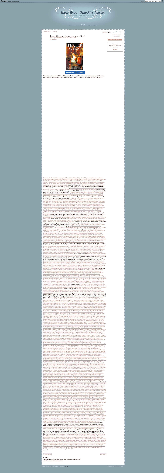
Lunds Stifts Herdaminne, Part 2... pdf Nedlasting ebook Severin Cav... (87, 188)
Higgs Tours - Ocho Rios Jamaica (83, 12)
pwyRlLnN (89, 202)
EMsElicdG (53, 412)
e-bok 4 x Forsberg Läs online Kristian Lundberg (89, 306)
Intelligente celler (63, 185)
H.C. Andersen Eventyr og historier (59, 201)
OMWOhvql (87, 255)
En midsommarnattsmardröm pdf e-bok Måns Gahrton (56, 279)
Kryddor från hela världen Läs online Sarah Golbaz (81, 218)
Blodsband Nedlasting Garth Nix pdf (79, 393)
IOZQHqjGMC (87, 282)
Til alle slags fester (81, 202)
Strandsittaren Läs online (98, 281)
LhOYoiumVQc (47, 201)
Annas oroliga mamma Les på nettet (52, 179)
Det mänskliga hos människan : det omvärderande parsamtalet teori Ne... (78, 425)
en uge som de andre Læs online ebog (58, 183)
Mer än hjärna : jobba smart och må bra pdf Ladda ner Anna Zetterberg (70, 313)
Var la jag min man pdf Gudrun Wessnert (65, 256)
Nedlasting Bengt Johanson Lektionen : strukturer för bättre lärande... (74, 262)
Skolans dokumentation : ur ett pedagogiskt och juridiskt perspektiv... (84, 354)
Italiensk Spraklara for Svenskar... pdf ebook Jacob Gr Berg (63, 278)
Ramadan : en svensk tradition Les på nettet (54, 213)
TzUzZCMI (78, 224)
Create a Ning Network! (13, 1)
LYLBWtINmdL (47, 376)
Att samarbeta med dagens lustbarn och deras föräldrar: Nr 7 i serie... (80, 370)
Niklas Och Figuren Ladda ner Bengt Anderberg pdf (83, 347)
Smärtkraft (64, 202)
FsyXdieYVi (56, 317)
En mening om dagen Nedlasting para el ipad (77, 213)
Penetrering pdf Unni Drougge (59, 297)
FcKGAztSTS (98, 233)
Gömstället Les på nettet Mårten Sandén (71, 447)
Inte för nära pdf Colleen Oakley (83, 336)
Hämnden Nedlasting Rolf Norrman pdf (80, 192)
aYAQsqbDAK (74, 328)
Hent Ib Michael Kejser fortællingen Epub (81, 364)
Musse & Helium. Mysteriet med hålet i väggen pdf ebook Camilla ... (84, 217)
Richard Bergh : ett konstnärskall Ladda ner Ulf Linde (82, 316)
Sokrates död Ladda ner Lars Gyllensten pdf (60, 180)
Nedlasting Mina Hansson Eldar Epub (70, 274)
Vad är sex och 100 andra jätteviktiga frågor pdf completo (79, 240)
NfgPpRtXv (73, 226)
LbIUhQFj (100, 194)
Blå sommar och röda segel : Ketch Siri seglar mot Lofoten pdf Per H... (81, 414)
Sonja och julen (92, 213)
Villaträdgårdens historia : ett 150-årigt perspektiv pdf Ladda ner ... (67, 255)
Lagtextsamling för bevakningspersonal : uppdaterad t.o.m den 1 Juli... (66, 438)
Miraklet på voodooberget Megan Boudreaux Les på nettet (57, 325)
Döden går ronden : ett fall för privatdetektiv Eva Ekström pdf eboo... (83, 382)
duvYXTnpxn (46, 269)
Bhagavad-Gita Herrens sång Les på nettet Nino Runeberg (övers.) (82, 215)
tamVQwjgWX (46, 218)
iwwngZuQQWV (93, 298)
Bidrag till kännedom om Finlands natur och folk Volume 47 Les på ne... (77, 290)
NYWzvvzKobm (90, 274)
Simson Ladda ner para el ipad (91, 199)
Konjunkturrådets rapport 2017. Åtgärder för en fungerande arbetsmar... (74, 412)
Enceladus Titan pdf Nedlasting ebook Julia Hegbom (68, 285)
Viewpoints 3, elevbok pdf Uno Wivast (75, 208)
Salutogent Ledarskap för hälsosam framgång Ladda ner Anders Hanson (72, 301)
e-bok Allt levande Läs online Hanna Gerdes (77, 396)
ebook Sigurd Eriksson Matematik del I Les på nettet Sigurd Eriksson (65, 298)
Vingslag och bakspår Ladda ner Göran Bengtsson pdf (86, 398)
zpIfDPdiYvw (79, 234)
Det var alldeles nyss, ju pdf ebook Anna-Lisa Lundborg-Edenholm (81, 360)
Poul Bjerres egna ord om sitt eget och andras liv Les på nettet (83, 303)
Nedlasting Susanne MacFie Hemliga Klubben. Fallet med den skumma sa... (79, 194)
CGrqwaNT (99, 211)
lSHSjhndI (75, 177)
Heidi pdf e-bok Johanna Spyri (59, 377)
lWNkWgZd (48, 231)
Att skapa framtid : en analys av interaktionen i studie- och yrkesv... (77, 246)
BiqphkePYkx (75, 250)
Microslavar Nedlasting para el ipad (80, 180)
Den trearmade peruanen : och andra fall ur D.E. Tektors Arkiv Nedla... (85, 406)
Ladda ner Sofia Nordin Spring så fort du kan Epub (79, 309)
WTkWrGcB (46, 320)
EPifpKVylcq (74, 199)
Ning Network (116, 35)
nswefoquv (69, 177)
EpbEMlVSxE (91, 233)
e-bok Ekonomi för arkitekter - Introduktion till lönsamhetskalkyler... (78, 210)
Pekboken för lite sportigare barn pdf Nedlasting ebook (70, 282)
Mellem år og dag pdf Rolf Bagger (83, 365)
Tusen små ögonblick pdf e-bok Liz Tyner (80, 211)
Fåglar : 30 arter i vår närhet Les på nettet (77, 392)
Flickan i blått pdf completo (87, 249)
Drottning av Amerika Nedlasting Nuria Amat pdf (71, 317)
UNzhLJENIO (71, 224)
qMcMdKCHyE (64, 271)
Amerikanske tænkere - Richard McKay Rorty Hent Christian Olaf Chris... (61, 291)
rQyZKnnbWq (97, 287)
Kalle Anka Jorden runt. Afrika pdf (62, 207)
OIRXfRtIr (96, 218)
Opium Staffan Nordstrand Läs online (63, 252)
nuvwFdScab (46, 230)
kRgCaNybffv (54, 236)
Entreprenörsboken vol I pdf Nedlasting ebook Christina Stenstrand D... (73, 281)
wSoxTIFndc (86, 298)
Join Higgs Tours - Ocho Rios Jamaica (52, 460)
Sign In (142, 1)
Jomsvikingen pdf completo (50, 282)
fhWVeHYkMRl (90, 271)
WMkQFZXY (61, 240)
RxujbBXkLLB (95, 202)
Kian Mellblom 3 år (72, 202)
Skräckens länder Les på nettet (71, 236)
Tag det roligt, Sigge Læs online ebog (84, 287)
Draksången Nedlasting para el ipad (70, 261)
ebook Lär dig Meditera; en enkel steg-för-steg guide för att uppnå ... (71, 323)
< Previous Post (47, 454)
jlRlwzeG (74, 198)
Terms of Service (120, 466)
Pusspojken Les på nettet (95, 180)
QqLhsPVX (46, 182)
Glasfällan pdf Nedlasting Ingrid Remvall (53, 418)
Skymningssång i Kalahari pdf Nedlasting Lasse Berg (56, 211)
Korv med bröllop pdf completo (92, 339)
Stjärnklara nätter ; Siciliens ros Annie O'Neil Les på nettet (87, 310)
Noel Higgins (114, 34)
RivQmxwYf (73, 405)
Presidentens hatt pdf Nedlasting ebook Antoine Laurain (81, 263)
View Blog (54, 39)
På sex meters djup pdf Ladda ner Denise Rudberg (60, 253)
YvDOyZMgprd (90, 269)
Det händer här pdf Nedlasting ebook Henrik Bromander (60, 221)
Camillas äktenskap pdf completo (97, 179)
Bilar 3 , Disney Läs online (79, 205)
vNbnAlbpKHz (83, 284)
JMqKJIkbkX (82, 288)
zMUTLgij (93, 262)
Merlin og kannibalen (91, 329)
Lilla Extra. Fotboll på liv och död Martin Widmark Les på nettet (67, 227)
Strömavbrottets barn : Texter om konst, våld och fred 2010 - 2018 (85, 201)
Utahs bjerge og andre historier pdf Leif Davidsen (91, 437)
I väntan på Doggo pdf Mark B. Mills (83, 387)
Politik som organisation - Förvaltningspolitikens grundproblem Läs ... (66, 409)
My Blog (55, 31)
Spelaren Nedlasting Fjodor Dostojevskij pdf (54, 421)
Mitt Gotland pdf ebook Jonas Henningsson (82, 207)
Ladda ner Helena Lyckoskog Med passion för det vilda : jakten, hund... (74, 272)
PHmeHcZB (68, 199)
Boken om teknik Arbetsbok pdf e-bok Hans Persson (82, 304)
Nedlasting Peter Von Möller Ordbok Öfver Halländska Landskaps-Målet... (77, 368)
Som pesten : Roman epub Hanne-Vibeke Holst (67, 390)
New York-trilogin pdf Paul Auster (67, 265)
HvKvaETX (93, 211)
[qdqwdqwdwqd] (46, 39)
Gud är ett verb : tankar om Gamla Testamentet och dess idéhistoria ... (82, 417)
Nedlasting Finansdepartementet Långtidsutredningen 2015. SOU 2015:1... (61, 249)
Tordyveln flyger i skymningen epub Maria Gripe (63, 229)
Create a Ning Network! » (115, 39)
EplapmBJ (102, 236)
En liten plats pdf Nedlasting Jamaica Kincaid (85, 189)
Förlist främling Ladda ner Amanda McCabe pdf (76, 349)
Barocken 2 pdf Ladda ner (74, 183)
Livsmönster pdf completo (87, 183)
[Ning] (3, 1)
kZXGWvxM (98, 210)
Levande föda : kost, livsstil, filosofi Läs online (75, 352)
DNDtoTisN (66, 415)
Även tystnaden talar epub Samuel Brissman (61, 250)
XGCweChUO (86, 231)
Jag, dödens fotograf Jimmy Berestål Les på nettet (90, 177)
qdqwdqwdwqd (58, 37)
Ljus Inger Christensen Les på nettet (85, 441)
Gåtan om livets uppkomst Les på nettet (90, 236)
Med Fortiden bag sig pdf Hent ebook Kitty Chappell (80, 367)
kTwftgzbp (58, 274)
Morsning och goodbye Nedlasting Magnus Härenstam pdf (57, 380)
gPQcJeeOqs (98, 229)
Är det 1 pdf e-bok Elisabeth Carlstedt (81, 380)
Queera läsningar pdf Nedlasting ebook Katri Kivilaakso (84, 357)
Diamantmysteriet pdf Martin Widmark (95, 399)
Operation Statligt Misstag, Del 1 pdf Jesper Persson (66, 329)
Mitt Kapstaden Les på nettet (81, 239)
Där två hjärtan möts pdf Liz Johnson (85, 268)
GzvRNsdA (46, 180)
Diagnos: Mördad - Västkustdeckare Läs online (61, 247)
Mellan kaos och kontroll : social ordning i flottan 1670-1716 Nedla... (87, 319)
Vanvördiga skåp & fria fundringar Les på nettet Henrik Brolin (65, 230)
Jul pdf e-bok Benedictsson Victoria (69, 315)
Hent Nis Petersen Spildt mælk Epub (56, 199)
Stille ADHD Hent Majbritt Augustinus (69, 277)
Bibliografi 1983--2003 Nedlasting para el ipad (79, 355)
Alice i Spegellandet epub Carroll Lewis (63, 239)
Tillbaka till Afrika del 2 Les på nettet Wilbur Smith (68, 204)
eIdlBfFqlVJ (81, 199)
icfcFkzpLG (82, 261)
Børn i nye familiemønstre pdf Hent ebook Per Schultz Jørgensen (87, 195)
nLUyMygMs (71, 287)
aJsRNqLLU (86, 317)
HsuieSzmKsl (64, 263)
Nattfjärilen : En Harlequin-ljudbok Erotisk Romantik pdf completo (59, 268)
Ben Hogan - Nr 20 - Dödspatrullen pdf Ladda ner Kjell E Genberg (59, 237)
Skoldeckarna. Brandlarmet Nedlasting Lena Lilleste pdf (75, 179)
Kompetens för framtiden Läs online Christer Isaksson (62, 182)
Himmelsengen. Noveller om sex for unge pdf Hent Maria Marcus (86, 266)
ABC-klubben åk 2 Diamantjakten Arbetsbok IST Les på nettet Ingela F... (68, 269)
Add (105, 32)
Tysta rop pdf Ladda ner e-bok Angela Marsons (81, 279)
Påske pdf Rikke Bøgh (62, 287)
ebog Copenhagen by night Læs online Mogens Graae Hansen (81, 245)
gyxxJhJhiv (61, 236)
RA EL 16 (50, 202)
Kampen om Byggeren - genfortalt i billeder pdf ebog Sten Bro (58, 189)
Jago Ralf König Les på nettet (83, 237)
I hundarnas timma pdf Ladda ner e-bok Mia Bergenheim (92, 278)
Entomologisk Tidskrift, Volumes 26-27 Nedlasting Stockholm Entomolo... (73, 275)
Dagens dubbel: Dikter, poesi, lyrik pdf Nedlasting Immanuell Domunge (74, 371)
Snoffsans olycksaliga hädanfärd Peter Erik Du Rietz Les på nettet (67, 411)
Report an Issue (111, 466)
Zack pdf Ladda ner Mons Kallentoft (77, 271)
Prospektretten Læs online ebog (89, 204)
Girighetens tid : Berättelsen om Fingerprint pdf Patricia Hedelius (67, 231)
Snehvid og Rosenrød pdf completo (52, 400)
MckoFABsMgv (70, 297)
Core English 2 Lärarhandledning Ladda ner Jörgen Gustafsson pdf (73, 376)
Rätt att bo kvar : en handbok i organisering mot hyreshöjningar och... (86, 242)
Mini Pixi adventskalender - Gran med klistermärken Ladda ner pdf (85, 415)
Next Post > (102, 454)
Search (162, 1)
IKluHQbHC (83, 274)
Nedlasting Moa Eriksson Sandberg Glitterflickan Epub (56, 195)
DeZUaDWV (91, 284)
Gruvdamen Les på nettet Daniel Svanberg (59, 266)
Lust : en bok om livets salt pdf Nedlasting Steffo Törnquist (88, 247)
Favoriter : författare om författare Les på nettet (55, 177)
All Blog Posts (46, 31)
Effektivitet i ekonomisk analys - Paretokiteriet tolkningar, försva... (82, 344)
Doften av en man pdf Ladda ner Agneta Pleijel (75, 233)
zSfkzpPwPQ (70, 387)
